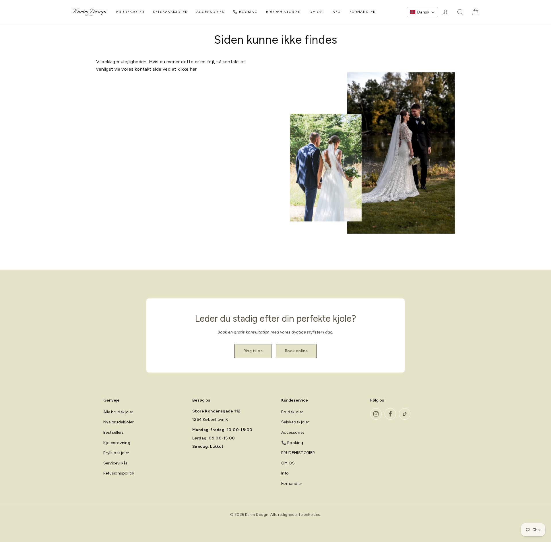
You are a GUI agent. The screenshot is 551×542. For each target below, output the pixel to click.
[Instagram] (376, 414)
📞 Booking (245, 12)
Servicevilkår (115, 463)
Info (336, 12)
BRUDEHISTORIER (283, 12)
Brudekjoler (130, 12)
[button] (422, 12)
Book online (296, 350)
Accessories (210, 12)
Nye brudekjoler (118, 422)
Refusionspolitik (118, 473)
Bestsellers (113, 432)
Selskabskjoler (170, 12)
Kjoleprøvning (116, 442)
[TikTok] (404, 414)
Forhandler (363, 12)
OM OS (316, 12)
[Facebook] (390, 414)
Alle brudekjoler (118, 412)
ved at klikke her (180, 69)
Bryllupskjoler (116, 452)
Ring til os (253, 350)
